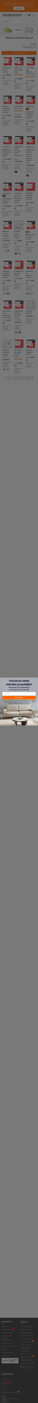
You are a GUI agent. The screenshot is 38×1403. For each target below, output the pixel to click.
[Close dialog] (36, 679)
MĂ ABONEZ (19, 697)
